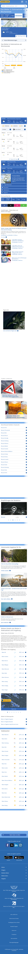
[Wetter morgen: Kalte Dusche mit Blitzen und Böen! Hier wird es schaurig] (14, 220)
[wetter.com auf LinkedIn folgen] (16, 845)
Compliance (14, 934)
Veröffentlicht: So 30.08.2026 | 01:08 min (9, 235)
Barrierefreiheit (14, 938)
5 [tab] (17, 520)
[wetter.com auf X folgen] (12, 845)
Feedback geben (13, 33)
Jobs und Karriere (14, 914)
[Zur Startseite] (5, 1)
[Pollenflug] (22, 2)
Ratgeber (3, 878)
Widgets (3, 870)
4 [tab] (15, 520)
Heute (2, 15)
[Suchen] (25, 6)
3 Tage (12, 15)
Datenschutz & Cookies (14, 918)
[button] (14, 120)
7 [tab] (20, 712)
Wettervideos (4, 875)
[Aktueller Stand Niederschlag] (14, 320)
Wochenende (18, 15)
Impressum (14, 930)
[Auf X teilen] (11, 205)
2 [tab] (10, 520)
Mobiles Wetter (5, 873)
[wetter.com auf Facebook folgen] (7, 845)
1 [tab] (8, 520)
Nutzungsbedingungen (14, 942)
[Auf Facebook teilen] (4, 205)
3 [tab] (13, 520)
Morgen (7, 15)
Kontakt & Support (14, 926)
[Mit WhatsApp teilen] (23, 205)
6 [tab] (19, 520)
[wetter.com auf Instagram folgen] (20, 845)
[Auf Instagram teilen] (17, 205)
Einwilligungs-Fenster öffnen (14, 922)
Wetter (3, 867)
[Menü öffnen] (25, 1)
